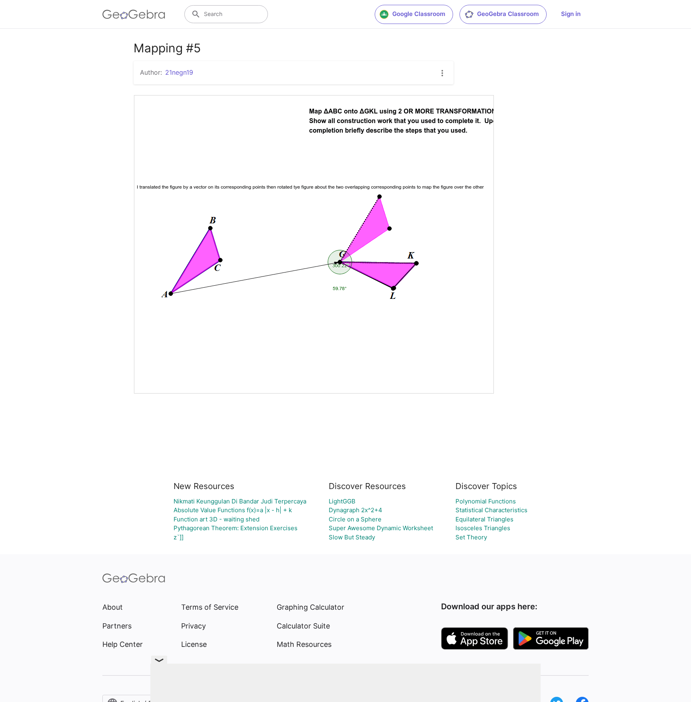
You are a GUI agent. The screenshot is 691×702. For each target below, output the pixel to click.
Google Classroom (418, 14)
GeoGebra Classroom (508, 14)
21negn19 (179, 72)
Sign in (571, 14)
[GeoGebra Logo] (133, 14)
